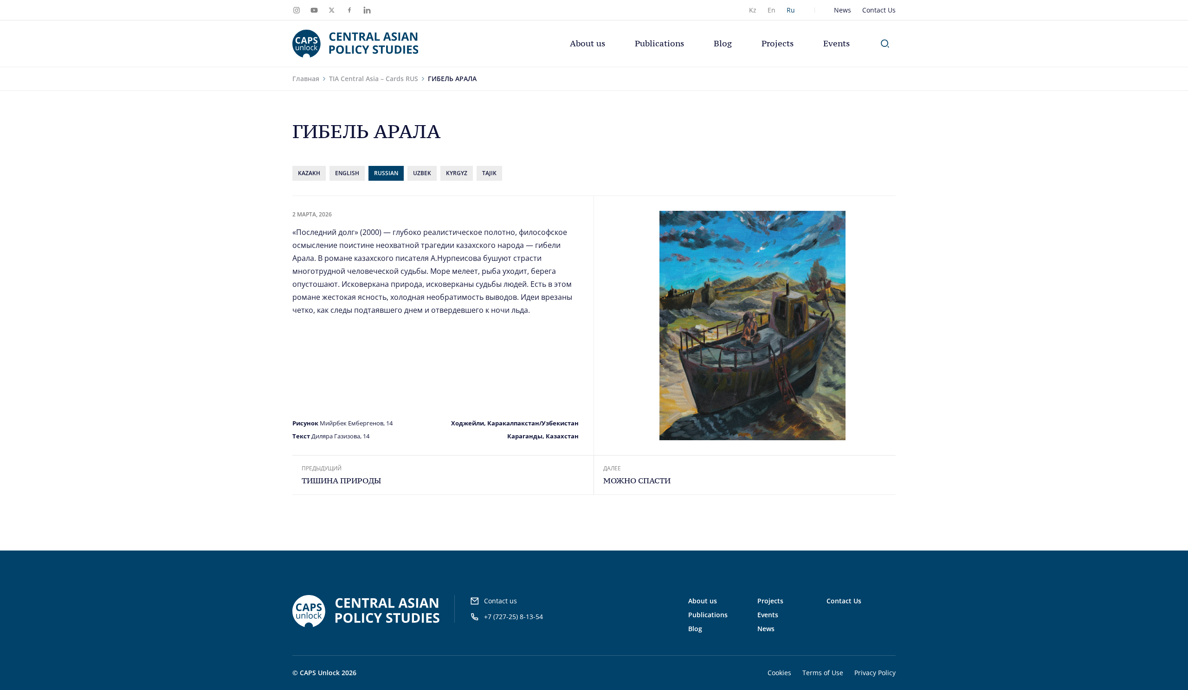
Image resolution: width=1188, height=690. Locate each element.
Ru (791, 10)
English (347, 173)
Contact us (500, 600)
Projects (778, 43)
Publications (659, 43)
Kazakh (309, 173)
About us (587, 43)
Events (836, 43)
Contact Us (879, 10)
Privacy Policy (875, 672)
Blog (723, 43)
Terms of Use (822, 672)
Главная (305, 78)
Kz (752, 10)
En (771, 10)
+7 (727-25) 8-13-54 (513, 616)
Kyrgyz (456, 173)
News (842, 10)
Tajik (489, 173)
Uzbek (422, 173)
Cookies (779, 672)
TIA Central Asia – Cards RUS (373, 78)
